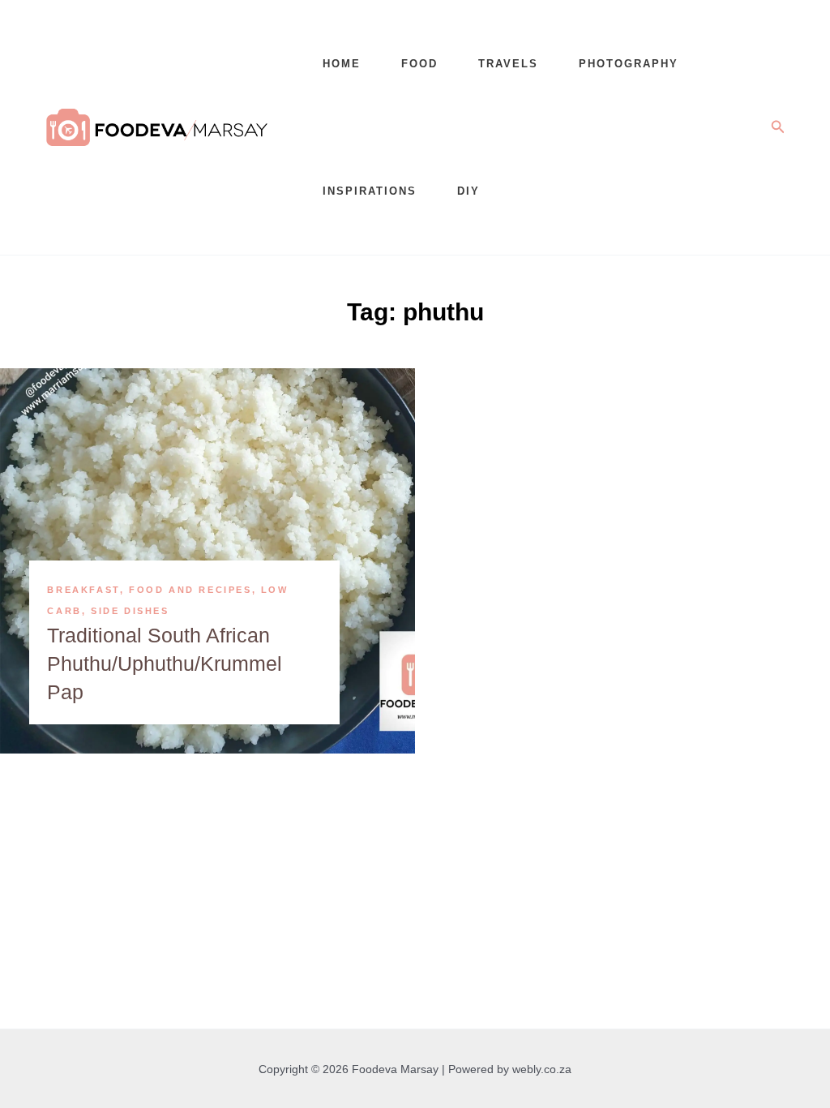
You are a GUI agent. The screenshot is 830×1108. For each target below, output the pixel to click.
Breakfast (83, 590)
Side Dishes (130, 611)
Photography (628, 64)
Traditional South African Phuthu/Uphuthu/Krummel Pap (164, 663)
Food (419, 64)
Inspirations (370, 191)
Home (342, 64)
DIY (468, 191)
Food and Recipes (190, 590)
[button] (778, 127)
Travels (508, 64)
